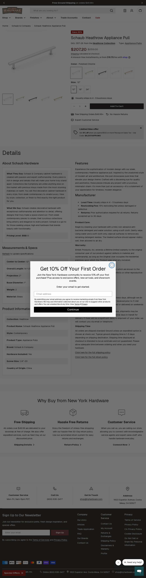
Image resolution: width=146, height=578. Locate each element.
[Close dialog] (112, 265)
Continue (73, 309)
